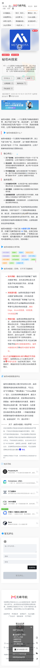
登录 (16, 635)
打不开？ (29, 94)
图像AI (14, 252)
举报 (23, 449)
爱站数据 (19, 391)
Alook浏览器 (19, 310)
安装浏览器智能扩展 (19, 657)
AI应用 (5, 263)
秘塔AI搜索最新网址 (23, 344)
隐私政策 (20, 616)
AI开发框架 (15, 259)
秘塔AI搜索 (15, 55)
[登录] (13, 8)
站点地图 (31, 614)
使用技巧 (23, 614)
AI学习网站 (32, 256)
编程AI (24, 256)
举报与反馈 (15, 96)
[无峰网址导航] (20, 598)
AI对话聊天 (6, 252)
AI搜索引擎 (5, 55)
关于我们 (28, 616)
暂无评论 (8, 533)
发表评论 (32, 567)
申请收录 (15, 614)
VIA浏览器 (12, 314)
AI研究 (33, 259)
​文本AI (12, 263)
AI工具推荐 (25, 259)
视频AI (21, 252)
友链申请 (7, 614)
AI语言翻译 (6, 259)
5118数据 (9, 391)
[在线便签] (37, 637)
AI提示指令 (15, 256)
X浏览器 (29, 310)
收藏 (28, 78)
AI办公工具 (29, 252)
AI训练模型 (6, 256)
